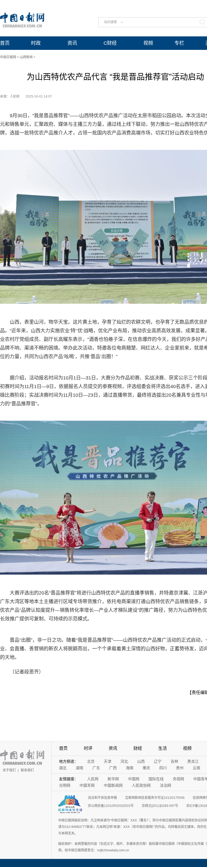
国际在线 (156, 779)
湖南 (79, 768)
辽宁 (157, 761)
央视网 (178, 779)
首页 (5, 43)
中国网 (133, 779)
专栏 (179, 43)
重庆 (146, 768)
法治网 (165, 785)
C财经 (110, 43)
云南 (196, 768)
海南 (129, 768)
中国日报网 (8, 57)
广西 (113, 768)
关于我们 (9, 770)
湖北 (63, 768)
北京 (91, 761)
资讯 (72, 43)
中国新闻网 (113, 785)
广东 (96, 768)
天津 (107, 761)
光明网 (64, 785)
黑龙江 (193, 761)
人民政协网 (141, 785)
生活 (162, 748)
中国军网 (87, 785)
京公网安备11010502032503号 (111, 806)
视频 (148, 43)
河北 (124, 761)
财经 (137, 748)
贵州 (180, 768)
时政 (36, 43)
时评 (88, 748)
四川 (163, 768)
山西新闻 (26, 57)
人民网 (92, 779)
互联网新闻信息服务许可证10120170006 (155, 798)
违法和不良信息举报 (102, 798)
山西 (141, 761)
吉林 (174, 761)
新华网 (113, 779)
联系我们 (27, 770)
